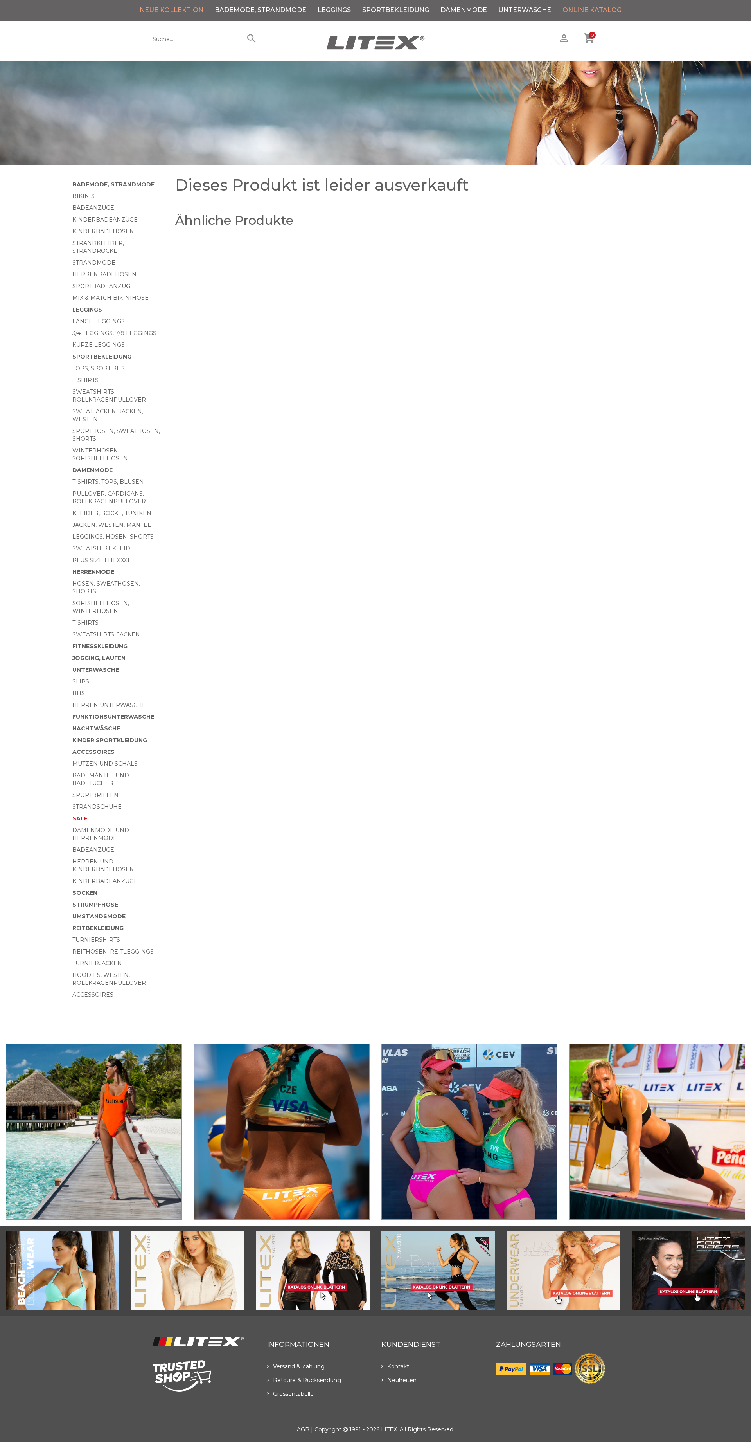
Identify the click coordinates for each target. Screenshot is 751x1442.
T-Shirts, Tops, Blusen (108, 481)
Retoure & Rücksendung (307, 1380)
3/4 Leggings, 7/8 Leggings (114, 333)
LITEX (389, 1429)
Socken (84, 892)
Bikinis (83, 196)
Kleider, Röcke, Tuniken (111, 513)
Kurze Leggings (98, 344)
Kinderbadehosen (103, 231)
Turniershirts (96, 939)
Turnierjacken (97, 963)
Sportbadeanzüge (103, 286)
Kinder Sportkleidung (109, 740)
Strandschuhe (97, 806)
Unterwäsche (524, 10)
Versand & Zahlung (299, 1366)
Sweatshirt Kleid (101, 548)
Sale (80, 818)
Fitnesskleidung (100, 646)
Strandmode (93, 262)
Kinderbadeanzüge (105, 219)
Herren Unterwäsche (109, 704)
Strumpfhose (95, 904)
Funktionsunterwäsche (113, 716)
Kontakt (398, 1366)
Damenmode (463, 10)
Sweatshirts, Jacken (106, 634)
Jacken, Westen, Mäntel (111, 524)
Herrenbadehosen (104, 274)
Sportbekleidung (395, 10)
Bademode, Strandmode (260, 10)
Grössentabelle (293, 1393)
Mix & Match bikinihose (110, 297)
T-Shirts (85, 380)
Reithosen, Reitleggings (113, 951)
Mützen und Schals (105, 763)
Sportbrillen (95, 795)
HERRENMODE (93, 571)
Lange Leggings (98, 321)
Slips (80, 681)
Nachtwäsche (96, 728)
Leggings (334, 10)
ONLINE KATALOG (592, 10)
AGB (303, 1429)
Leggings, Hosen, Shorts (113, 536)
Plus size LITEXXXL (101, 560)
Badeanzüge (93, 207)
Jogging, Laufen (99, 658)
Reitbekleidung (98, 928)
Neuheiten (402, 1380)
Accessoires (93, 751)
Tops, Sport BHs (98, 368)
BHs (78, 693)
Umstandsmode (99, 916)
